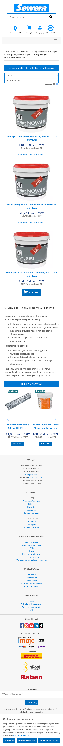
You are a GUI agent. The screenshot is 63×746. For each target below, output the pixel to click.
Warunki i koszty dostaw (31, 583)
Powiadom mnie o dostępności (31, 154)
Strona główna (11, 51)
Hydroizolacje (31, 542)
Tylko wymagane (26, 741)
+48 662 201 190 (35, 477)
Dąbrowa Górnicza (31, 501)
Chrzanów (31, 521)
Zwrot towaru (31, 577)
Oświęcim (31, 524)
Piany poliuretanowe (31, 554)
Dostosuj (9, 741)
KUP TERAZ (34, 292)
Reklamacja (31, 580)
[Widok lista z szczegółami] (54, 84)
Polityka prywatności (31, 607)
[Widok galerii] (57, 84)
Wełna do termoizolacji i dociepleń (31, 560)
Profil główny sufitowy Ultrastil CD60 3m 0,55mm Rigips (17, 428)
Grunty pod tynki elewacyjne (17, 54)
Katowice (31, 507)
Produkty (24, 51)
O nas (31, 601)
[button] (55, 419)
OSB (32, 548)
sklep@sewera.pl (31, 474)
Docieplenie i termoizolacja (43, 51)
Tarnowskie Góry (31, 513)
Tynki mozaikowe (31, 557)
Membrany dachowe (31, 545)
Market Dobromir (31, 527)
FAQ (31, 610)
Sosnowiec (31, 510)
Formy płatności (31, 586)
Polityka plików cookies (31, 604)
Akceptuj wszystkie (49, 741)
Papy (31, 551)
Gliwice (31, 504)
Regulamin (31, 574)
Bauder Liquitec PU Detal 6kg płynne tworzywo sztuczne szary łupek (45, 428)
